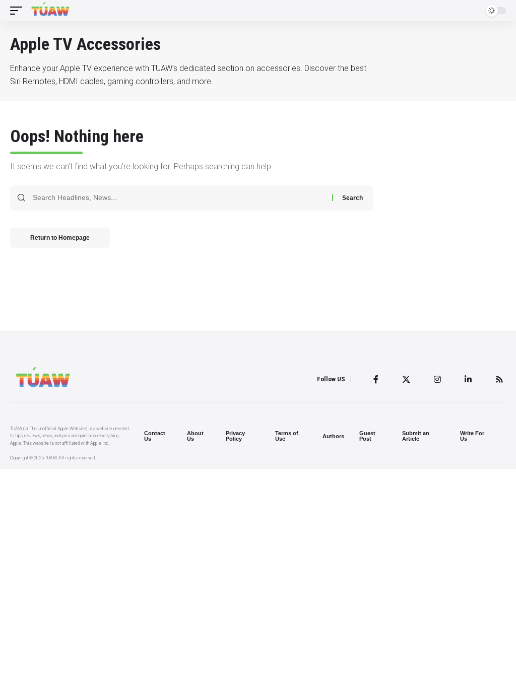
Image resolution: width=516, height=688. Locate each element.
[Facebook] (376, 379)
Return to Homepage (60, 237)
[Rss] (499, 379)
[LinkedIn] (468, 379)
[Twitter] (406, 379)
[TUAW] (50, 10)
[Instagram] (437, 379)
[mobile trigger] (18, 10)
